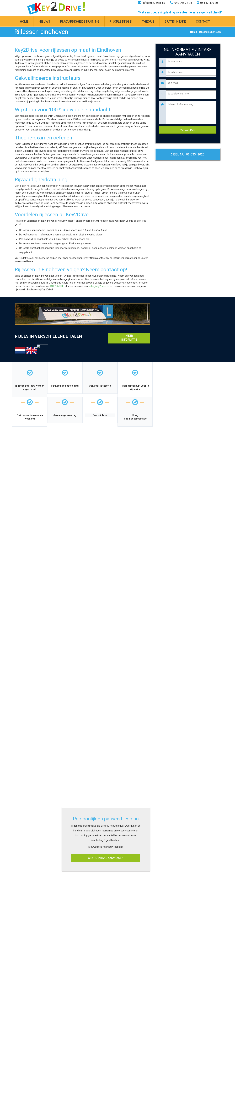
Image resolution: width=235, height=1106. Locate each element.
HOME (24, 21)
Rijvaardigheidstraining (79, 21)
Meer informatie (129, 337)
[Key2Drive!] (56, 8)
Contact (203, 21)
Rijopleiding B (121, 21)
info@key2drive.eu (153, 2)
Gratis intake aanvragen (105, 858)
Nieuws (44, 21)
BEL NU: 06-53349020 (188, 154)
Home (193, 32)
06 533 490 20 (209, 2)
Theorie (148, 21)
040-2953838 (57, 286)
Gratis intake (175, 21)
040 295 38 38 (183, 2)
